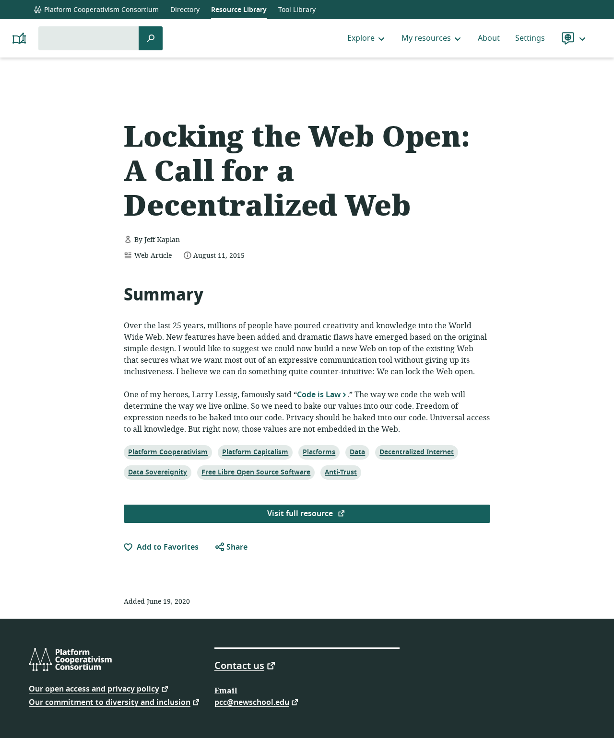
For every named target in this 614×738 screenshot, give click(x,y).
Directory (185, 10)
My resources (426, 38)
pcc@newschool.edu (251, 701)
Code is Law (319, 394)
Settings (530, 38)
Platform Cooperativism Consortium (100, 10)
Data (358, 452)
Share (236, 547)
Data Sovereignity (157, 472)
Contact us (239, 665)
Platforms (318, 452)
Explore (361, 38)
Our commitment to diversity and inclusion (109, 701)
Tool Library (297, 10)
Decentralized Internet (416, 452)
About (489, 38)
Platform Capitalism (255, 452)
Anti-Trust (340, 472)
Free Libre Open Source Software (255, 472)
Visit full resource (301, 513)
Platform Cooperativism (168, 452)
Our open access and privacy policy (94, 688)
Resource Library (239, 10)
